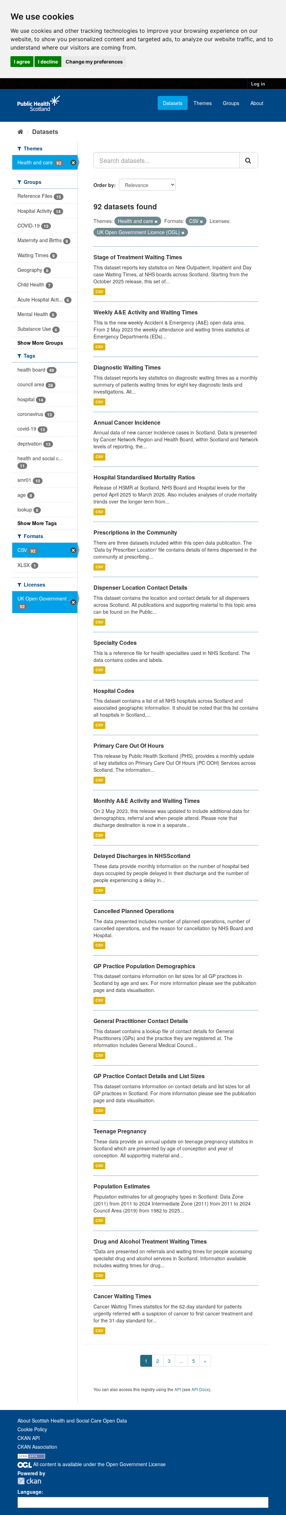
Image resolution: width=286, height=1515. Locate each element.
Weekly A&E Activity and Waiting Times (145, 312)
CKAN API (28, 1437)
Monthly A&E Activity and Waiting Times (146, 801)
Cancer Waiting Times (122, 1296)
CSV (99, 291)
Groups (231, 102)
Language (29, 1491)
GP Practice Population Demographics (144, 966)
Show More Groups (40, 342)
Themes (203, 102)
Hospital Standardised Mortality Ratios (144, 477)
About (256, 102)
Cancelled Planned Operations (133, 911)
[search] (248, 160)
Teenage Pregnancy (119, 1131)
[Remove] (156, 221)
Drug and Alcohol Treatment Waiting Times (150, 1241)
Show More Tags (37, 523)
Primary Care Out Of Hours (128, 745)
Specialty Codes (115, 643)
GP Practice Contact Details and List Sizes (149, 1076)
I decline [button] (48, 62)
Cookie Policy (32, 1429)
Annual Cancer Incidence (126, 422)
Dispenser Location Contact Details (140, 587)
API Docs (200, 1389)
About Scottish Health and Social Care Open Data (72, 1420)
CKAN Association (37, 1446)
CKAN (29, 1481)
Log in (258, 83)
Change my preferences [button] (94, 62)
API (177, 1389)
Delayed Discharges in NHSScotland (141, 856)
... (181, 1360)
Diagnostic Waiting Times (127, 367)
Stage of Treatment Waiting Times (137, 257)
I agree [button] (22, 62)
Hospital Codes (113, 691)
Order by (103, 184)
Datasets (172, 102)
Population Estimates (121, 1186)
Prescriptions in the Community (135, 532)
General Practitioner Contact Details (140, 1021)
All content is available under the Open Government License (99, 1464)
